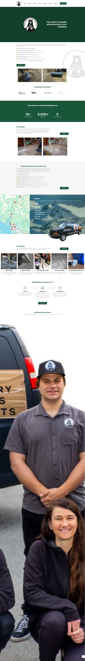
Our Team (29, 3)
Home (25, 3)
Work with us (50, 3)
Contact (55, 3)
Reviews (44, 3)
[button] (17, 75)
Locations (39, 3)
